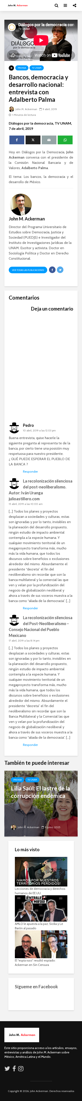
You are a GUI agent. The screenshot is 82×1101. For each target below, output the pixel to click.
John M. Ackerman (26, 109)
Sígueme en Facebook (36, 986)
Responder (30, 472)
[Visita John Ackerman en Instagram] (21, 1070)
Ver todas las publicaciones (28, 270)
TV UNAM (36, 67)
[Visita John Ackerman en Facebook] (14, 1070)
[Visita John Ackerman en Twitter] (7, 1070)
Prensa (22, 67)
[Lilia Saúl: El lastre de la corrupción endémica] (41, 803)
